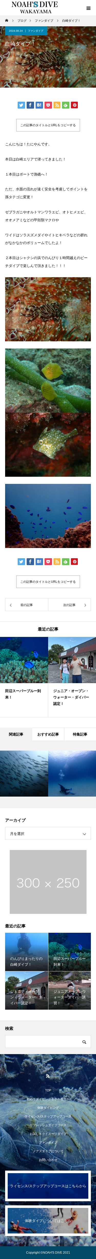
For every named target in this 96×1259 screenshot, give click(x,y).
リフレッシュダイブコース (48, 1125)
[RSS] (48, 1075)
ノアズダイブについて (48, 1151)
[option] (24, 677)
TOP (48, 1090)
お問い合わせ (48, 1160)
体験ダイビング (48, 1108)
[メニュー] (88, 7)
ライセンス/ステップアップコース (48, 1116)
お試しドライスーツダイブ (48, 1134)
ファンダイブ (35, 30)
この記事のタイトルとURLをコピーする (48, 125)
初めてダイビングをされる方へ (48, 1099)
